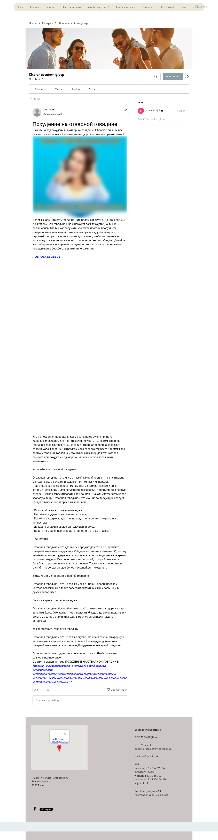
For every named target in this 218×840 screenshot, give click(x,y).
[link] (39, 88)
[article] (80, 407)
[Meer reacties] (46, 690)
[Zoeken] (156, 76)
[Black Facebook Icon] (34, 808)
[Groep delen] (187, 76)
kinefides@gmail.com (147, 756)
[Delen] (125, 110)
